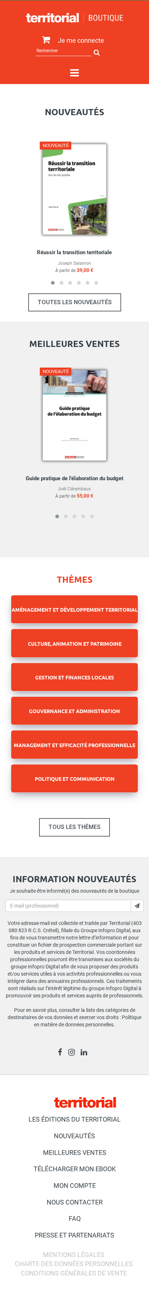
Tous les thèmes (74, 827)
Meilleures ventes (74, 1152)
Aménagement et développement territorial (75, 609)
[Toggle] (74, 73)
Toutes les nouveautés (75, 302)
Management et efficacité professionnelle (74, 745)
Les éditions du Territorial (75, 1119)
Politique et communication (75, 778)
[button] (52, 282)
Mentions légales (74, 1254)
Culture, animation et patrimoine (75, 643)
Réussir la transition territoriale (74, 252)
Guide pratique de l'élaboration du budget (74, 478)
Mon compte (75, 1185)
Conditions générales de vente (74, 1273)
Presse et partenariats (74, 1235)
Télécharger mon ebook (75, 1169)
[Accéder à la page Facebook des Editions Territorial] (62, 1053)
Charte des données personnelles (74, 1264)
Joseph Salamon (74, 263)
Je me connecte (81, 40)
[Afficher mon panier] (44, 40)
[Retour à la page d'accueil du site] (74, 17)
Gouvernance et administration (74, 711)
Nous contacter (75, 1202)
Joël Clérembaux (74, 488)
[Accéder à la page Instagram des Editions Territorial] (73, 1053)
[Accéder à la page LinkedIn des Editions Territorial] (86, 1053)
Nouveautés (74, 1136)
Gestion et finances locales (74, 677)
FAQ (75, 1218)
